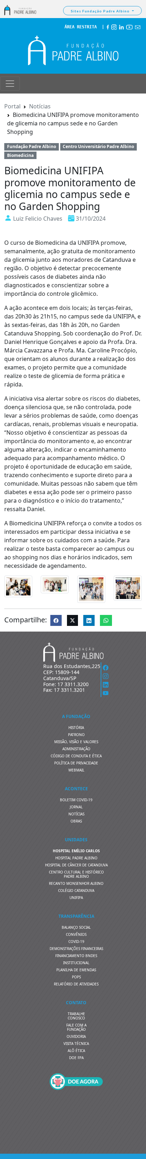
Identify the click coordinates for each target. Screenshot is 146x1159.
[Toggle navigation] (10, 84)
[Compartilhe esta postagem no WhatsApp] (106, 620)
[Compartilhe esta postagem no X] (72, 620)
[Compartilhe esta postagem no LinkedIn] (89, 620)
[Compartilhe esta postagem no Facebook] (56, 620)
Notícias (40, 106)
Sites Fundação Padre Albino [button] (101, 11)
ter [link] (101, 308)
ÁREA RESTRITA (80, 26)
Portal (12, 106)
